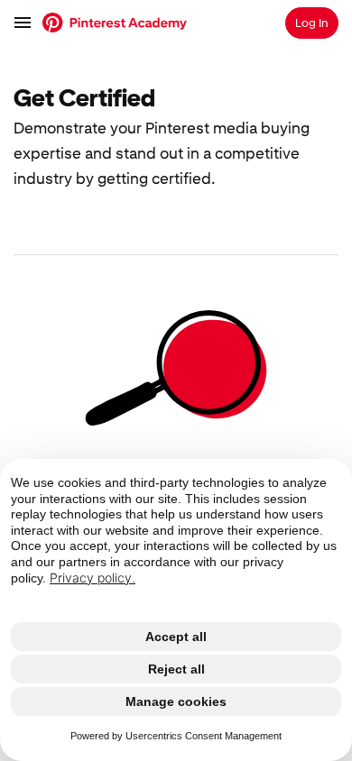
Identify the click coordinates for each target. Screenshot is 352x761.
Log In (312, 23)
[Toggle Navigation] (23, 22)
